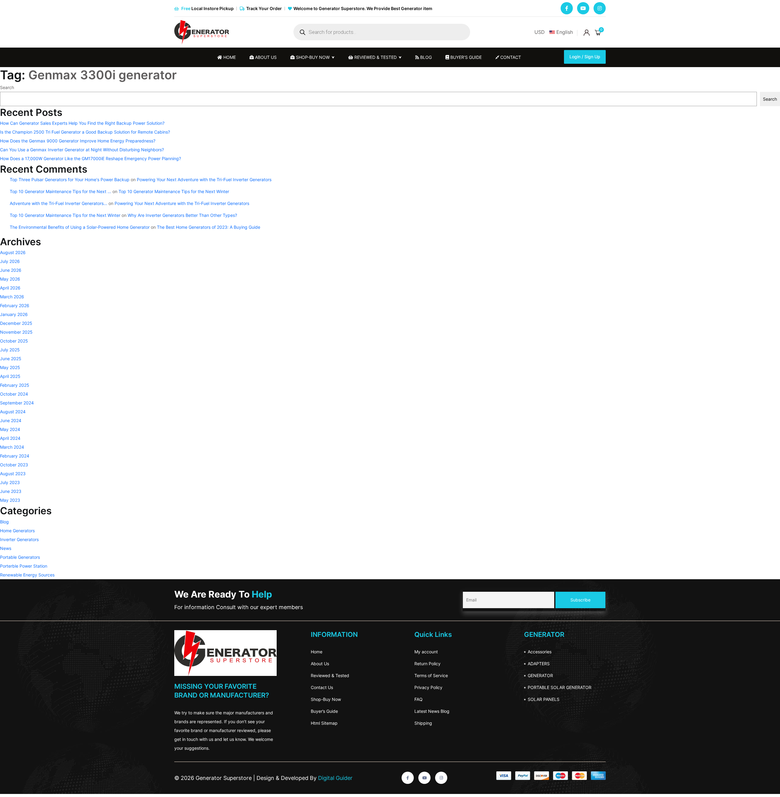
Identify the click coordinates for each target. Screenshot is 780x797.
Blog (425, 57)
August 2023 (13, 473)
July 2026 (10, 261)
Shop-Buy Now (326, 699)
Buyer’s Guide (324, 711)
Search (7, 87)
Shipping (423, 723)
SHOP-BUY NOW (312, 57)
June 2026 (10, 270)
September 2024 (17, 402)
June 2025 (10, 358)
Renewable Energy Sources (27, 574)
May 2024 (10, 429)
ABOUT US (265, 57)
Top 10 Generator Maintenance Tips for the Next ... (60, 191)
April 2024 (10, 438)
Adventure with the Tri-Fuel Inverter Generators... (58, 203)
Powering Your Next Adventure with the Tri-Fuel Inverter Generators (204, 179)
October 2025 (14, 340)
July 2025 (10, 349)
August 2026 (13, 252)
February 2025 (14, 385)
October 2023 (14, 464)
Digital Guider (335, 778)
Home (229, 57)
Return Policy (427, 663)
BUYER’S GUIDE (465, 57)
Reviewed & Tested (330, 675)
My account (426, 651)
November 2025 (16, 332)
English (564, 32)
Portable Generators (20, 557)
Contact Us (322, 687)
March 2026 (12, 296)
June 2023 (10, 491)
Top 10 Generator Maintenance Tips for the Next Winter (174, 191)
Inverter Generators (19, 539)
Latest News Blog (431, 711)
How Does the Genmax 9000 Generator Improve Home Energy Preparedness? (77, 140)
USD (539, 32)
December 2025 (16, 323)
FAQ (418, 699)
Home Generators (17, 530)
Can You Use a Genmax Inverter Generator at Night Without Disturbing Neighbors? (82, 149)
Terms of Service (431, 675)
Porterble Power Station (23, 566)
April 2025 (10, 376)
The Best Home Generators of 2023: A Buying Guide (208, 227)
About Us (320, 663)
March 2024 (12, 447)
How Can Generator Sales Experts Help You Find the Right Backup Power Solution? (82, 123)
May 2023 (10, 500)
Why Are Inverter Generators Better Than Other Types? (182, 215)
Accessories (539, 651)
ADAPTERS (539, 663)
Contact (510, 57)
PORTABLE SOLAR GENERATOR (559, 687)
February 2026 (14, 305)
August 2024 (13, 411)
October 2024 (14, 394)
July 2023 (10, 482)
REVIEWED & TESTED (375, 57)
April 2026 (10, 287)
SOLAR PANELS (543, 699)
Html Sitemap (324, 723)
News (5, 548)
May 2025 (10, 367)
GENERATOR (540, 675)
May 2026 (10, 279)
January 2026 (14, 314)
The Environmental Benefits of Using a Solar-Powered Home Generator (80, 227)
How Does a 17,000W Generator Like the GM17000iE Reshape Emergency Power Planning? (90, 158)
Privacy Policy (428, 687)
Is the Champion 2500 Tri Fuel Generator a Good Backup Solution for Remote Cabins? (85, 132)
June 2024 (10, 420)
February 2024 (14, 455)
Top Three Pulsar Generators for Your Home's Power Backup (69, 179)
